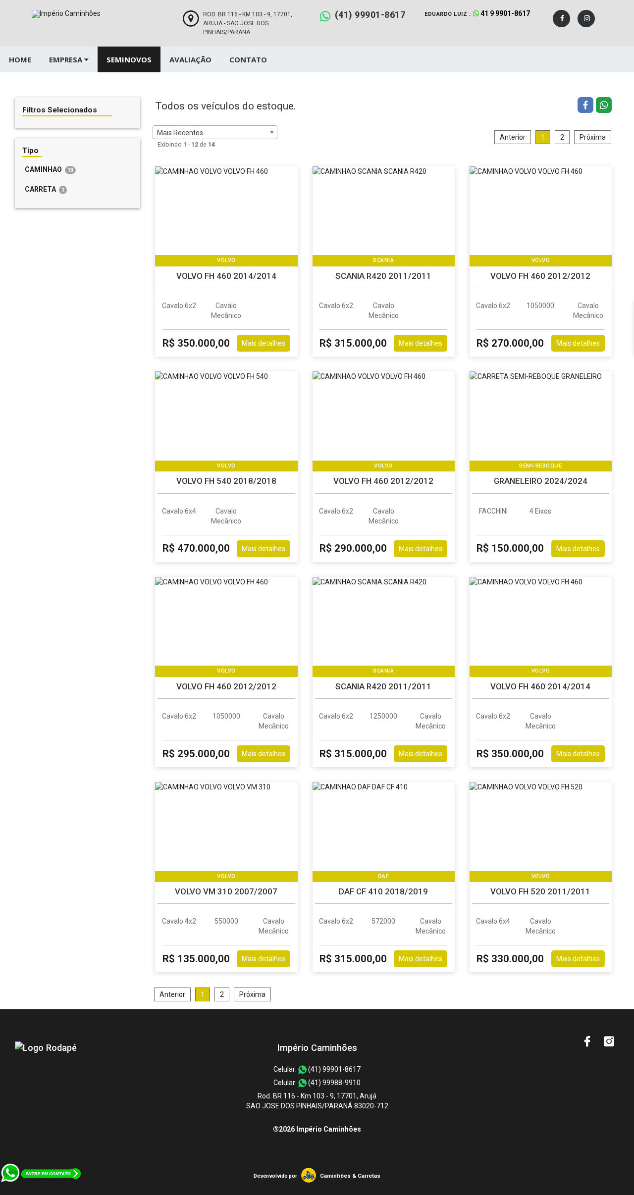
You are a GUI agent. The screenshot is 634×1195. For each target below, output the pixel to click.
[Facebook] (561, 18)
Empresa (66, 59)
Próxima (593, 137)
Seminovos (129, 59)
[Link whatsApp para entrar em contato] (41, 1190)
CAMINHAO (49, 169)
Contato (248, 59)
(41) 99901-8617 (370, 14)
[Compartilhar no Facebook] (587, 106)
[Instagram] (586, 18)
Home (20, 59)
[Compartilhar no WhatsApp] (604, 106)
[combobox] (215, 132)
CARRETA (44, 189)
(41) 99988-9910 (334, 1083)
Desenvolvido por (275, 1176)
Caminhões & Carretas (350, 1176)
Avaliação (190, 59)
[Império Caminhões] (46, 1047)
